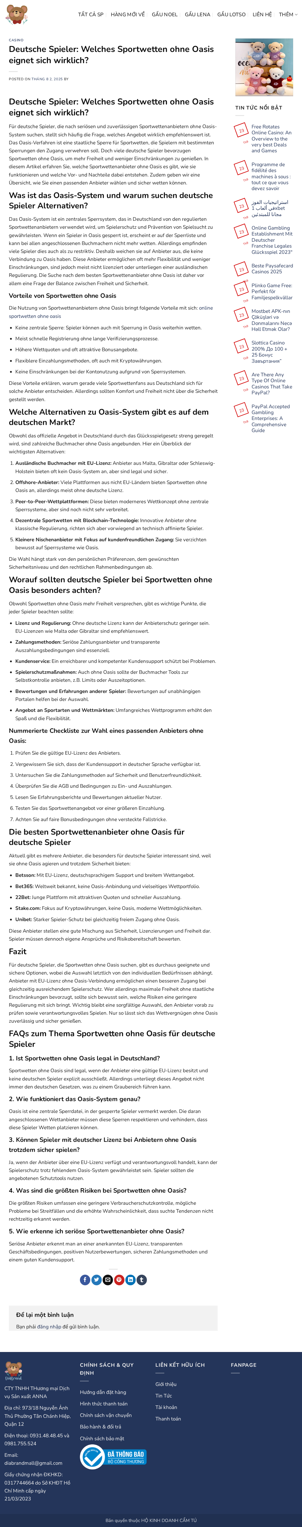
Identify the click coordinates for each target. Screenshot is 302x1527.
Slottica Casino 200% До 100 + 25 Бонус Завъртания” (269, 352)
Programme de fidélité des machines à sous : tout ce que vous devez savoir (271, 177)
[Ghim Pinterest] (119, 1280)
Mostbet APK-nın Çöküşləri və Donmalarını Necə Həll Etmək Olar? (272, 320)
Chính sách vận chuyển (106, 1415)
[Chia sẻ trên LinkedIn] (130, 1280)
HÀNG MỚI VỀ (128, 14)
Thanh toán (168, 1418)
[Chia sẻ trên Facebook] (85, 1280)
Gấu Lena (198, 14)
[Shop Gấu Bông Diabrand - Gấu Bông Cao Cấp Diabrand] (16, 15)
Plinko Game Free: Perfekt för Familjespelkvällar (272, 292)
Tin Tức (163, 1395)
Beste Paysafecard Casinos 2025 (272, 269)
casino (16, 40)
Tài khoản (166, 1407)
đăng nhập (49, 1326)
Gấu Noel (165, 14)
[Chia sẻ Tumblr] (142, 1280)
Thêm (286, 14)
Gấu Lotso (231, 14)
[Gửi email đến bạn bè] (108, 1280)
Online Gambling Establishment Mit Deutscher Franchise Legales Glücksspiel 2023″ (272, 240)
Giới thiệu (166, 1384)
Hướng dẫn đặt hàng (103, 1392)
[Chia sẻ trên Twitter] (96, 1280)
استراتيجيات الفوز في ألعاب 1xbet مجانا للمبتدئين (270, 209)
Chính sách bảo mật (102, 1438)
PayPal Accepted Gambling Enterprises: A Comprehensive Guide (271, 419)
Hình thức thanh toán (104, 1403)
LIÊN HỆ (262, 14)
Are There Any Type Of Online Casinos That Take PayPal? (272, 384)
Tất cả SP (91, 14)
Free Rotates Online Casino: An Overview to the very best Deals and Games (272, 139)
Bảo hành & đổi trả (100, 1426)
